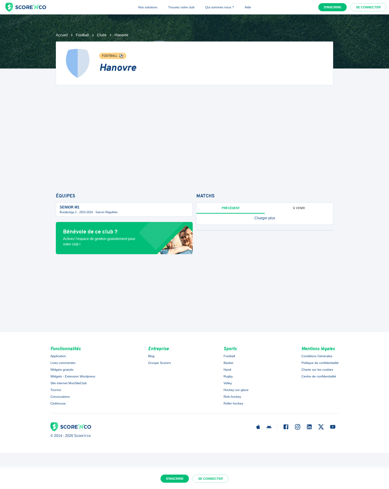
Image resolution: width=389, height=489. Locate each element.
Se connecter (368, 7)
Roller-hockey (233, 403)
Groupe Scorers (159, 363)
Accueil (62, 35)
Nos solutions (147, 7)
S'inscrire (332, 7)
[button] (265, 218)
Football (82, 35)
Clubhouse (58, 403)
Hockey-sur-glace (236, 390)
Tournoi (55, 390)
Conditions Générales (316, 356)
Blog (151, 356)
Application (58, 356)
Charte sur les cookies (317, 369)
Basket (228, 363)
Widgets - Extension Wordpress (72, 376)
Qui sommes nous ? (219, 7)
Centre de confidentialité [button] (318, 376)
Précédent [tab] (231, 208)
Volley (228, 383)
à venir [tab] (299, 208)
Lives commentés (62, 363)
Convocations (60, 396)
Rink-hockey (232, 396)
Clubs (101, 35)
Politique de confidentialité (320, 363)
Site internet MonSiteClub (68, 383)
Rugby (228, 376)
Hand (227, 369)
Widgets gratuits (61, 369)
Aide (248, 7)
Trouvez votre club (181, 7)
